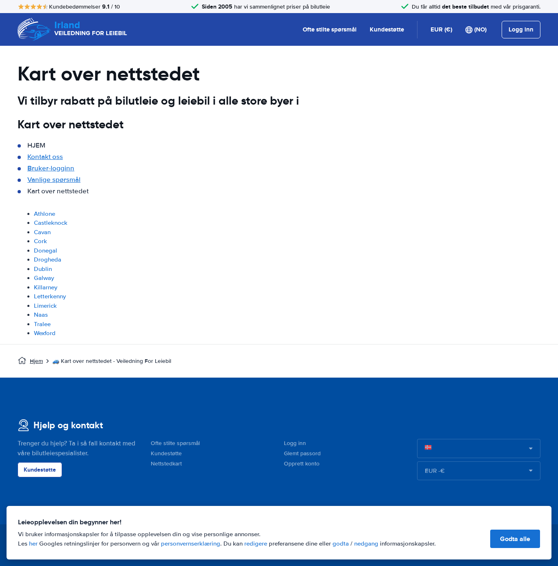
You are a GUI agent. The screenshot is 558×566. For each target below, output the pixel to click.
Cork (40, 241)
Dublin (43, 269)
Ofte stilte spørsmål (330, 29)
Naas (41, 314)
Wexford (45, 333)
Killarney (45, 287)
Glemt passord (302, 453)
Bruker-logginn (50, 168)
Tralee (42, 324)
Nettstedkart (166, 463)
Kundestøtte (387, 29)
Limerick (45, 305)
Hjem (36, 361)
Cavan (42, 232)
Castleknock (50, 222)
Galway (44, 278)
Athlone (44, 213)
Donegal (45, 250)
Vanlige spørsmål (53, 179)
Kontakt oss (45, 156)
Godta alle (515, 539)
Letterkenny (50, 296)
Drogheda (47, 259)
